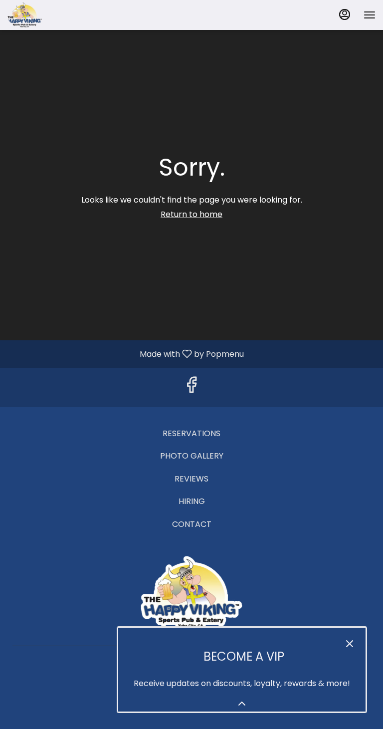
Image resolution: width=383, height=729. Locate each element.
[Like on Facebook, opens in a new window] (191, 387)
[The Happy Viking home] (52, 14)
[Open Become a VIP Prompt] (242, 704)
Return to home (191, 214)
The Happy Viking (191, 593)
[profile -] (345, 14)
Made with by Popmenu (125, 354)
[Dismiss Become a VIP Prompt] (350, 644)
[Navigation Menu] (370, 14)
